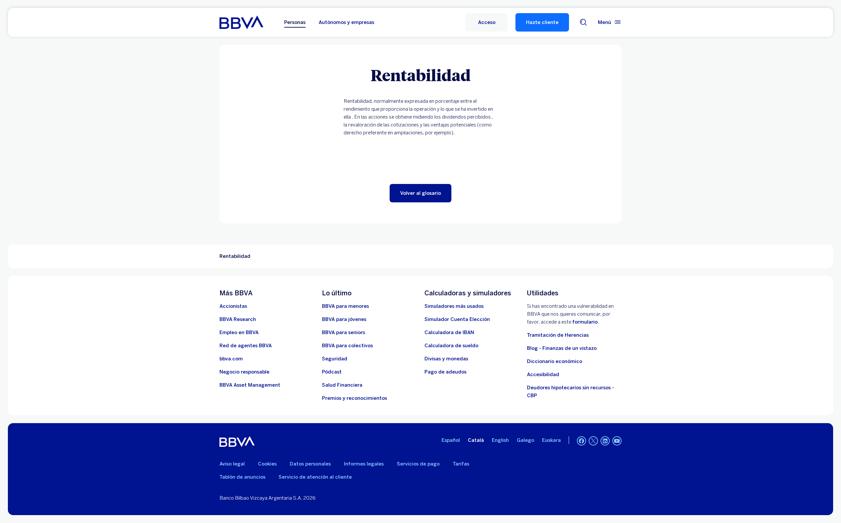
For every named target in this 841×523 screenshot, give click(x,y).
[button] (487, 22)
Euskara (551, 440)
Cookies (267, 464)
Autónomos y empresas (346, 22)
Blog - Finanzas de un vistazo (562, 348)
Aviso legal (232, 464)
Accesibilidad (543, 374)
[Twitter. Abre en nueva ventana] (593, 441)
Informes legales (364, 464)
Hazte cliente (542, 22)
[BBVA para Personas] (241, 22)
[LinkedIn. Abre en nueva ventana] (605, 441)
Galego (525, 440)
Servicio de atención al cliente (315, 477)
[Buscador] (583, 22)
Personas (295, 22)
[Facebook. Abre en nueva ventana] (581, 441)
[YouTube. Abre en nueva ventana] (617, 441)
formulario (585, 322)
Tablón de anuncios (242, 477)
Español (451, 440)
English (500, 440)
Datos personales (310, 464)
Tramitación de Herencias (558, 335)
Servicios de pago (418, 464)
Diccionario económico (554, 361)
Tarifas (461, 464)
